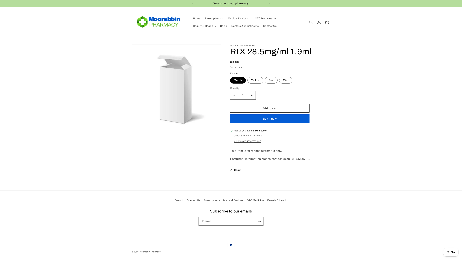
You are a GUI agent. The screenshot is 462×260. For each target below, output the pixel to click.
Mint (286, 80)
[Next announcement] (269, 3)
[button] (214, 18)
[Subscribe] (259, 221)
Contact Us (193, 200)
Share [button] (238, 170)
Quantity (234, 88)
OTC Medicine (255, 200)
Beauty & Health (277, 200)
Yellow (255, 80)
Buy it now (270, 118)
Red (271, 80)
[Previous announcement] (193, 3)
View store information (247, 141)
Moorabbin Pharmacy (150, 252)
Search (179, 200)
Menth (238, 80)
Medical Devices (233, 200)
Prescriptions (212, 200)
